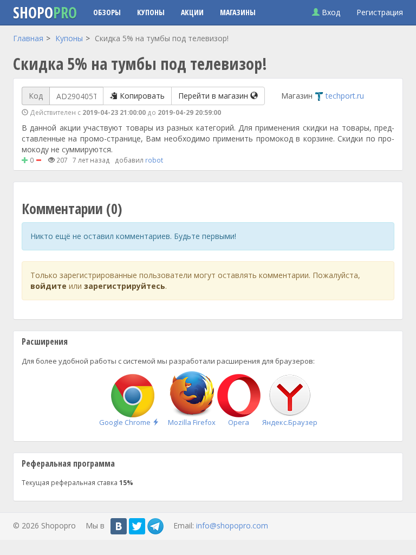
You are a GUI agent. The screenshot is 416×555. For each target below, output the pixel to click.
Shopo (45, 12)
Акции (192, 12)
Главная (28, 38)
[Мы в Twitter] (137, 526)
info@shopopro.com (232, 525)
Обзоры (107, 12)
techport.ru (345, 96)
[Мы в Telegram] (155, 526)
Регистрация (379, 12)
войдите (48, 286)
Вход (330, 12)
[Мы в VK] (118, 526)
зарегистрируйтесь (124, 286)
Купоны (151, 12)
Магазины (238, 12)
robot (154, 160)
